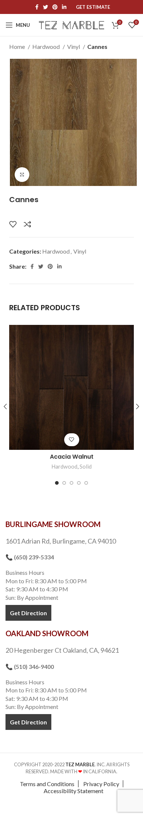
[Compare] (27, 224)
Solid (86, 466)
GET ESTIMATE (93, 7)
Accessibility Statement (73, 790)
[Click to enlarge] (22, 174)
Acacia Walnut (72, 456)
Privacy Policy (101, 783)
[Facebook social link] (37, 7)
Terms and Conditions (47, 783)
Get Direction (28, 612)
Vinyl (74, 46)
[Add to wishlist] (12, 224)
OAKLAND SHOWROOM (47, 633)
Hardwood (46, 46)
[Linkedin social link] (64, 7)
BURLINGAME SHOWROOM (53, 524)
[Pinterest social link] (55, 7)
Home (17, 46)
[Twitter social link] (45, 7)
